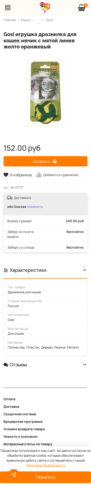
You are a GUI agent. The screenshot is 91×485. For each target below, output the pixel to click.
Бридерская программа (23, 421)
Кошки (26, 20)
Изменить (35, 206)
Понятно (45, 477)
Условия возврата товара (24, 429)
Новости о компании (21, 436)
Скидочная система (20, 414)
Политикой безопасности (45, 465)
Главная (10, 20)
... (38, 22)
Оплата (9, 399)
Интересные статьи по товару (28, 444)
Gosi (49, 20)
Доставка (11, 406)
